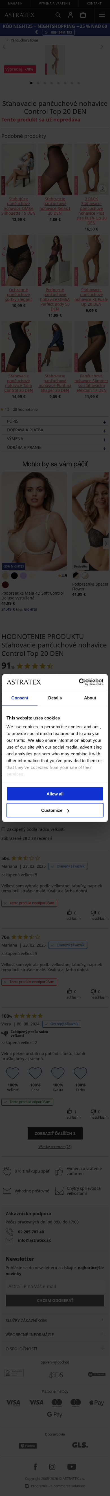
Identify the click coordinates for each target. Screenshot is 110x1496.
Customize (51, 810)
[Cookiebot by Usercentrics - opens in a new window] (79, 682)
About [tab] (90, 697)
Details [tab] (55, 697)
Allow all (55, 793)
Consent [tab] (19, 697)
